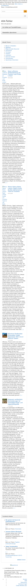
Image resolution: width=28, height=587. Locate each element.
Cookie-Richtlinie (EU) (21, 585)
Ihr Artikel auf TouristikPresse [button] (11, 27)
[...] (6, 182)
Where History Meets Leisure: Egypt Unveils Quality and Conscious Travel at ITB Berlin (15, 189)
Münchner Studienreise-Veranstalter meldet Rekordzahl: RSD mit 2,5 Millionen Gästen (15, 336)
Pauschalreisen (9, 58)
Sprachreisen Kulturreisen (12, 60)
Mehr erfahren (18, 4)
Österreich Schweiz (10, 57)
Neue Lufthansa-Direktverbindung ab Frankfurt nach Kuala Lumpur (14, 73)
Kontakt (25, 579)
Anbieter (21, 559)
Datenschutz (24, 582)
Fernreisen (8, 52)
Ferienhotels (18, 529)
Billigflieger (8, 47)
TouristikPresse (5, 5)
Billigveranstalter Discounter (12, 49)
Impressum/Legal (22, 584)
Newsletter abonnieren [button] (9, 32)
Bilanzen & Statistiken (11, 46)
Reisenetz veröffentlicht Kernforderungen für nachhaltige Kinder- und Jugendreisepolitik (15, 401)
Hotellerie (8, 53)
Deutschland (9, 50)
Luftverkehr (8, 55)
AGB (26, 581)
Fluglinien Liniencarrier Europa (13, 542)
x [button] (22, 4)
